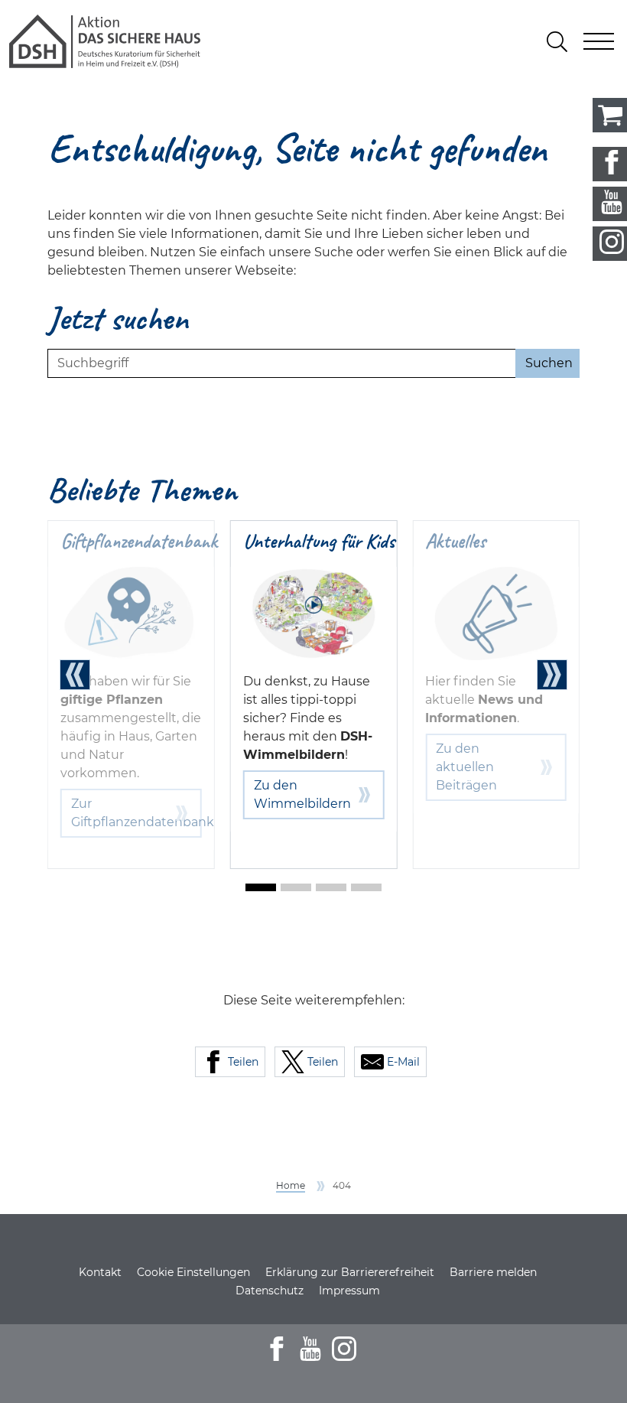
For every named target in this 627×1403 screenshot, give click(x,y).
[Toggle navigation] (599, 41)
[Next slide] (552, 674)
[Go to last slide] (75, 674)
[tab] (260, 887)
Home (290, 1185)
